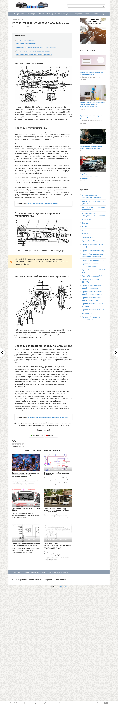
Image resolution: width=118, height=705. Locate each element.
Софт (84, 230)
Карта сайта (17, 572)
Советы (87, 14)
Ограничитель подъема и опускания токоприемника (36, 47)
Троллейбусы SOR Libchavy (93, 251)
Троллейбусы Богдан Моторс (93, 260)
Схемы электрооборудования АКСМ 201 (56, 474)
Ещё (103, 14)
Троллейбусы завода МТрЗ (92, 276)
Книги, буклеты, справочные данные (59, 14)
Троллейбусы (31, 14)
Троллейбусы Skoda (90, 241)
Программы (78, 14)
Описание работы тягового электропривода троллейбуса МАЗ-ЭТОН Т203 (56, 510)
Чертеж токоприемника (25, 40)
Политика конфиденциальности (35, 572)
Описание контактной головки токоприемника (34, 54)
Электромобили (19, 14)
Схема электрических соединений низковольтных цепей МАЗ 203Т (26, 544)
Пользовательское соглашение (59, 572)
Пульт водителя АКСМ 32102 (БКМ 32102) (26, 509)
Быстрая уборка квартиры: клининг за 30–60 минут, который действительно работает (92, 104)
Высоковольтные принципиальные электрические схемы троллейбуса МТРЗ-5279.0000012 (57, 546)
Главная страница (17, 19)
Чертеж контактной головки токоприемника (33, 51)
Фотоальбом (87, 313)
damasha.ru (62, 586)
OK (106, 703)
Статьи (96, 14)
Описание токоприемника (26, 44)
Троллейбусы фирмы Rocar (93, 310)
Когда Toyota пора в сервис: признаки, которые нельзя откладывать (90, 176)
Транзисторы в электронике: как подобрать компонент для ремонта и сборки (25, 475)
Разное (41, 14)
